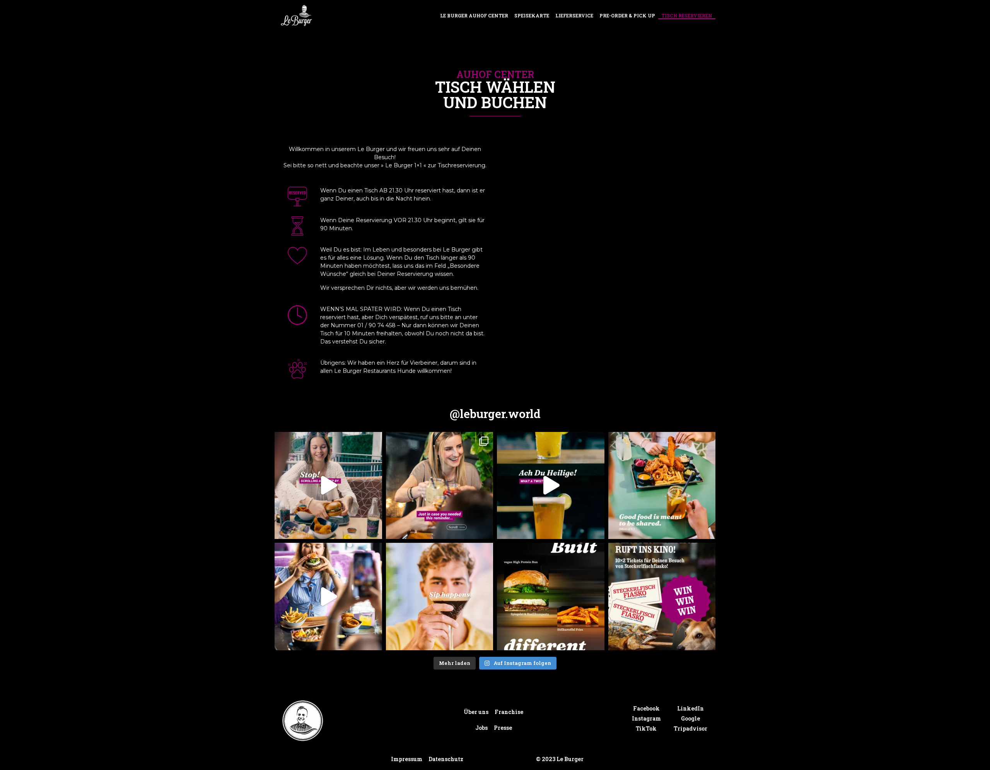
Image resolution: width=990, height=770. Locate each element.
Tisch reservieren (686, 15)
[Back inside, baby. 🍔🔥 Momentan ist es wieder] (328, 596)
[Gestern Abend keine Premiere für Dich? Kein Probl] (662, 596)
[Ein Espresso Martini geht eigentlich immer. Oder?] (439, 596)
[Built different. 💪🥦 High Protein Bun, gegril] (550, 596)
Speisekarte (531, 15)
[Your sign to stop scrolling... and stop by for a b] (328, 485)
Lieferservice (574, 15)
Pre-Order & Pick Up (627, 15)
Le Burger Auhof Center (474, 15)
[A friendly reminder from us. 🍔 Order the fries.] (439, 485)
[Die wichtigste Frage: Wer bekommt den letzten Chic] (662, 485)
